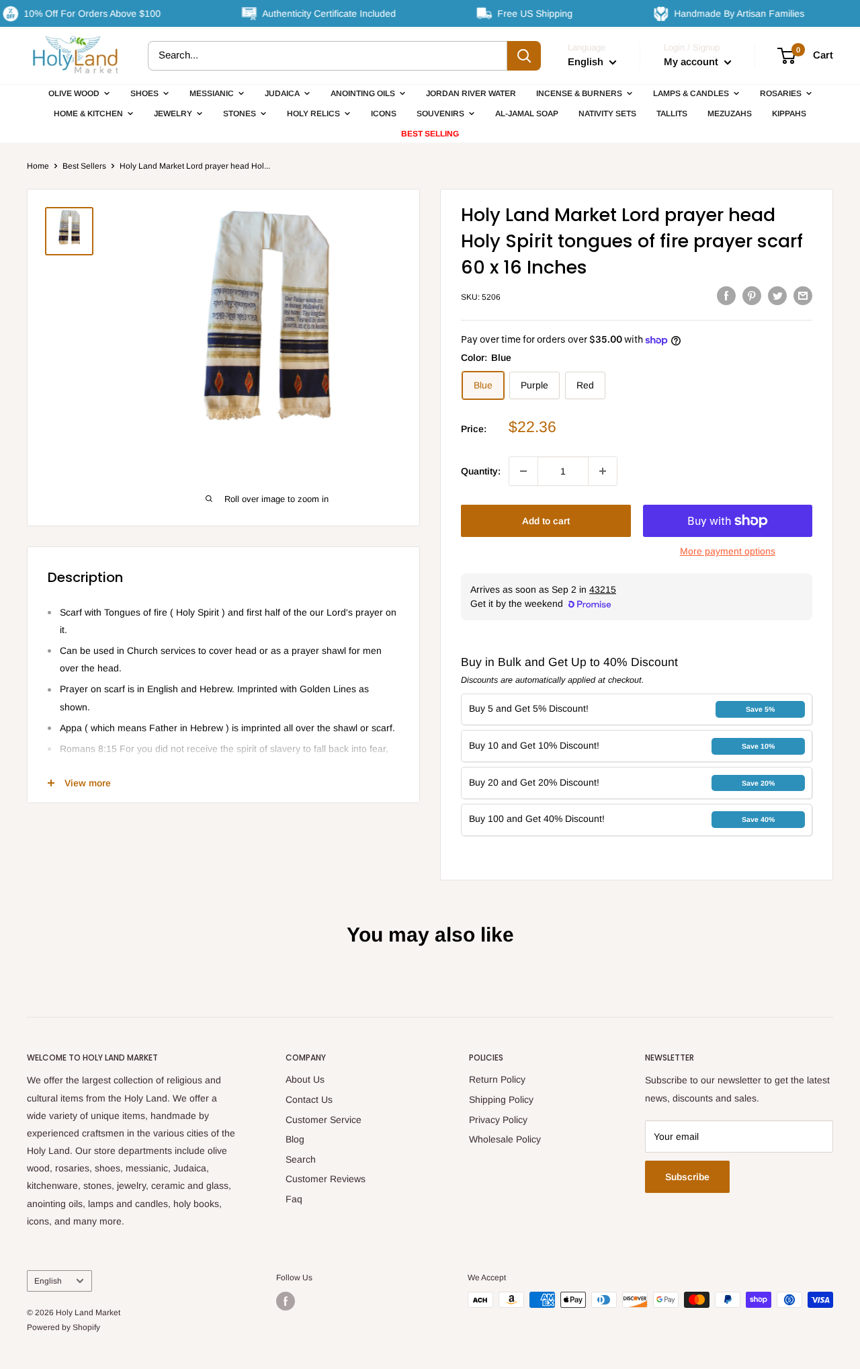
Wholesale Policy (505, 1139)
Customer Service (323, 1119)
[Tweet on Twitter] (777, 295)
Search (301, 1159)
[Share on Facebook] (726, 295)
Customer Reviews (326, 1178)
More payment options (727, 551)
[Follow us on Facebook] (285, 1301)
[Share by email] (802, 295)
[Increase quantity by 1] (603, 471)
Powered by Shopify (63, 1327)
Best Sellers (84, 166)
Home (38, 166)
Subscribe (687, 1176)
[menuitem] (79, 93)
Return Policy (497, 1079)
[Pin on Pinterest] (751, 295)
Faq (294, 1199)
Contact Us (309, 1099)
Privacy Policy (498, 1119)
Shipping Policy (501, 1099)
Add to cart (546, 520)
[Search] (524, 56)
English (48, 1281)
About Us (305, 1079)
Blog (295, 1139)
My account (692, 61)
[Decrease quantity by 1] (523, 471)
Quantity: (481, 471)
